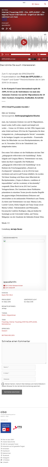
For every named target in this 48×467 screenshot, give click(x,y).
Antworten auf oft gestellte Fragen (13, 446)
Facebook (5, 455)
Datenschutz (6, 453)
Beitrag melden (8, 335)
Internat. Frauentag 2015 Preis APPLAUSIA (23, 322)
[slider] (43, 54)
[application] (24, 54)
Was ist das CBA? (8, 439)
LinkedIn (5, 462)
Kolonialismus (6, 324)
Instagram (5, 458)
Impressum (6, 451)
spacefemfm (6, 25)
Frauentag (5, 322)
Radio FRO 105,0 (7, 295)
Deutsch (4, 331)
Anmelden (5, 449)
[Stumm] (38, 54)
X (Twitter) (5, 460)
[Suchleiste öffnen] (45, 4)
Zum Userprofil (10, 288)
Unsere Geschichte (8, 442)
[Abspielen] (2, 54)
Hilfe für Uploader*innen (10, 444)
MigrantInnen (11, 315)
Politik (4, 315)
